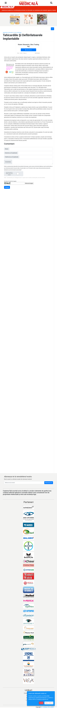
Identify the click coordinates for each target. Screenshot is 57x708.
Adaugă (7, 187)
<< (52, 28)
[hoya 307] (42, 19)
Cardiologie (18, 32)
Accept (41, 703)
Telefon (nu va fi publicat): (11, 157)
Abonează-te (48, 482)
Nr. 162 (14, 32)
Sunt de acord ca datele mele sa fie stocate (9, 173)
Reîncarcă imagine (29, 183)
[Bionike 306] (28, 19)
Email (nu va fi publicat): (11, 153)
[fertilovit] (15, 19)
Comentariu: (8, 162)
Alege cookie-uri (49, 703)
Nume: (6, 149)
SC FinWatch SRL (45, 707)
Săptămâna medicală (7, 32)
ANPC (52, 707)
